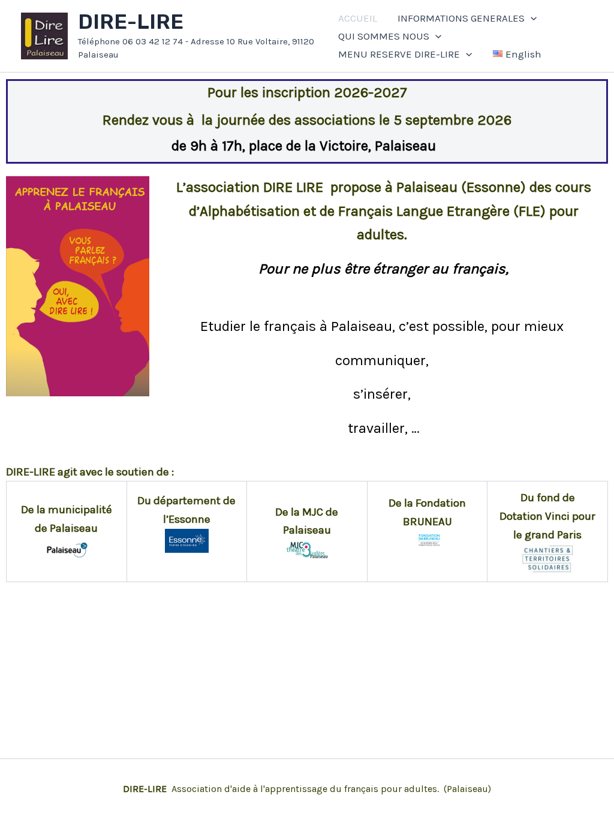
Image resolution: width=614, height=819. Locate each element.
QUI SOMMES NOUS (383, 36)
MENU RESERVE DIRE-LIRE (399, 54)
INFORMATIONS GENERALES (461, 18)
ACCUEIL (357, 18)
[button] (531, 18)
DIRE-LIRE (130, 22)
